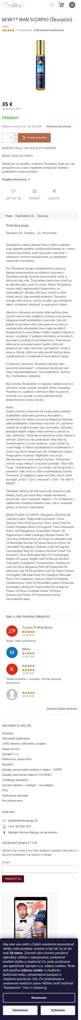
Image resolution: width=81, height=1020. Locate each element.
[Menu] (72, 5)
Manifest (7, 764)
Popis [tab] (9, 216)
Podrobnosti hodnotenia (49, 30)
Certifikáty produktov (15, 780)
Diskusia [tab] (42, 216)
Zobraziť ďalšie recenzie (62, 708)
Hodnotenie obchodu (15, 795)
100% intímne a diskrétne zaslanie (24, 743)
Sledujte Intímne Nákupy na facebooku (32, 832)
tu (45, 987)
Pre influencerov (12, 800)
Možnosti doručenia (59, 126)
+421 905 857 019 (19, 826)
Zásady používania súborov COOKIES (27, 774)
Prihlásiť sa (13, 879)
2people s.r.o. (10, 754)
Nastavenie (39, 997)
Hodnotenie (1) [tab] (24, 216)
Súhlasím (58, 1010)
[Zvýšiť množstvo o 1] (16, 135)
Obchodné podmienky (16, 738)
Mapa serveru (11, 749)
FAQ (5, 790)
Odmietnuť (20, 1010)
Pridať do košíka (37, 138)
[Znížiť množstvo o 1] (16, 140)
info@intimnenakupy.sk (23, 820)
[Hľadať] (51, 5)
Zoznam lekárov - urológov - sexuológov (28, 785)
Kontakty (7, 733)
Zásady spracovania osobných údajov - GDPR (32, 769)
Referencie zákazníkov (17, 759)
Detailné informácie (14, 179)
